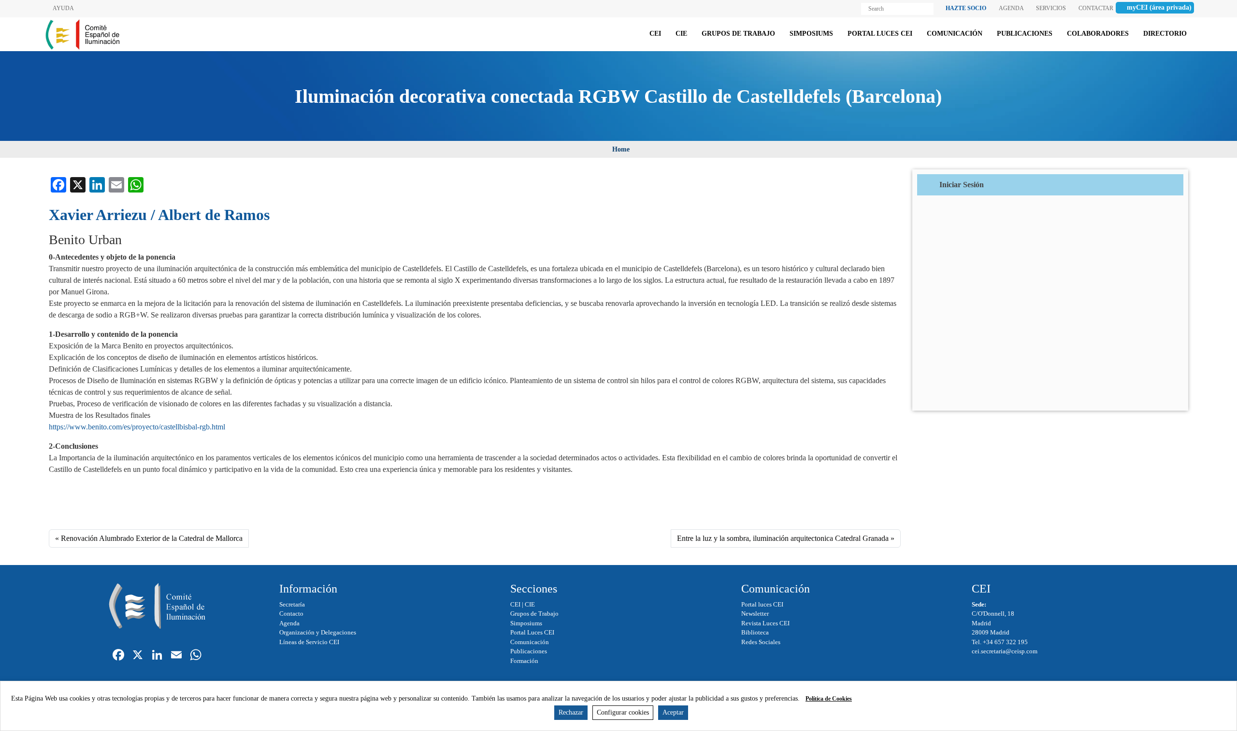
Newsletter (755, 613)
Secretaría (292, 604)
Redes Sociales (760, 642)
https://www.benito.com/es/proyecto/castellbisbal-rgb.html (137, 427)
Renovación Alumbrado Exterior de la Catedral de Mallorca (152, 538)
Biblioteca (755, 632)
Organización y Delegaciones (317, 632)
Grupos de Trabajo (534, 613)
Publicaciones (528, 651)
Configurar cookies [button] (623, 712)
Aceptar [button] (673, 712)
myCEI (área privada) (1159, 7)
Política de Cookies (828, 698)
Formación (524, 660)
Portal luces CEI (762, 604)
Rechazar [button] (571, 712)
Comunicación (529, 642)
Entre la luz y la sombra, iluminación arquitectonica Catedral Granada (783, 538)
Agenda (289, 623)
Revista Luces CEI (765, 623)
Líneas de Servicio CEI (309, 642)
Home (621, 149)
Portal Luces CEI (532, 632)
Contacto (291, 613)
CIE (530, 604)
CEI (515, 604)
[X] (137, 656)
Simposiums (526, 623)
